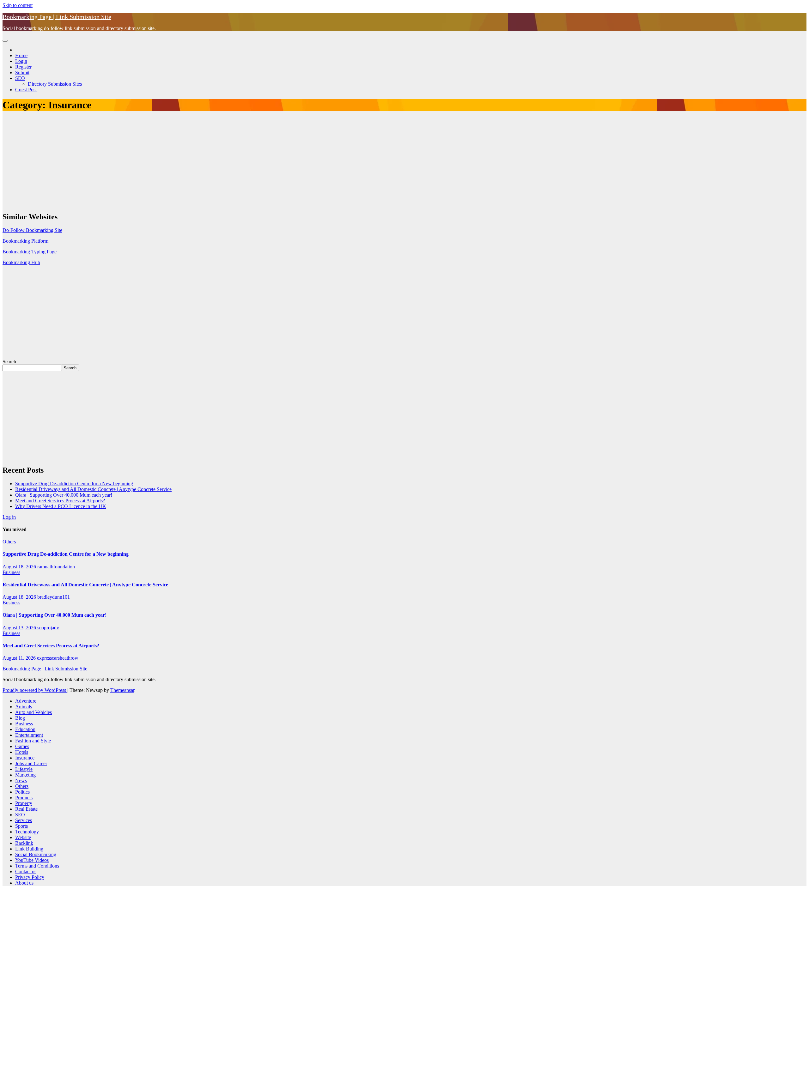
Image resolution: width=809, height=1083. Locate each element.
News (21, 780)
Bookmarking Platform (25, 241)
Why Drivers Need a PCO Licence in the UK (60, 506)
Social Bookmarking (35, 854)
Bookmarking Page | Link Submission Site (57, 16)
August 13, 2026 (20, 627)
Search (9, 361)
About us (24, 883)
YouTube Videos (32, 860)
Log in (9, 517)
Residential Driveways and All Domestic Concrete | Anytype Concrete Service (93, 489)
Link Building (29, 848)
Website (23, 837)
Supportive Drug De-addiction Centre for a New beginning (74, 483)
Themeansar (122, 690)
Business (11, 572)
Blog (20, 718)
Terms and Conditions (37, 865)
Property (23, 803)
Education (25, 729)
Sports (21, 826)
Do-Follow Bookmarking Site (32, 230)
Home (21, 55)
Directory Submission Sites (55, 84)
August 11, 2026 (20, 658)
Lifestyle (24, 769)
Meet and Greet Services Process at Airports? (60, 500)
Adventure (25, 701)
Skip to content (18, 5)
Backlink (24, 843)
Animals (23, 706)
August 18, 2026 (20, 566)
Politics (22, 792)
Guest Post (26, 89)
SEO (20, 78)
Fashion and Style (33, 740)
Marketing (25, 774)
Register (23, 67)
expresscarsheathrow (57, 658)
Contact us (25, 871)
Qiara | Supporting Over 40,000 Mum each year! (63, 495)
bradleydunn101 (53, 597)
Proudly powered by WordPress (35, 690)
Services (23, 820)
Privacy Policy (29, 877)
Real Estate (26, 809)
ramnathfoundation (56, 566)
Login (21, 61)
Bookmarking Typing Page (30, 251)
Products (24, 797)
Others (9, 541)
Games (22, 746)
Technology (27, 831)
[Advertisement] (192, 162)
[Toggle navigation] (5, 41)
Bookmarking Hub (21, 262)
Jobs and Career (31, 763)
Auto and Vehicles (33, 712)
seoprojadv (48, 627)
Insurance (24, 757)
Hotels (21, 752)
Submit (22, 72)
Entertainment (29, 735)
